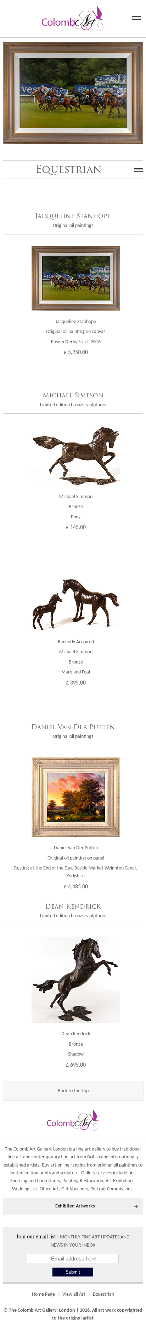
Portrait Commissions (111, 1189)
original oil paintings (117, 1165)
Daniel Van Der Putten (73, 727)
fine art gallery (90, 1149)
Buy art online (55, 1165)
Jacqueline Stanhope (73, 216)
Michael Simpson (73, 395)
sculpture (69, 1173)
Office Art (49, 1189)
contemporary (46, 1157)
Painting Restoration (82, 1181)
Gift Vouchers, (75, 1189)
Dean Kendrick (73, 906)
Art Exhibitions (120, 1181)
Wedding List (24, 1189)
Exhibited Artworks (75, 1206)
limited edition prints (30, 1173)
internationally (124, 1157)
